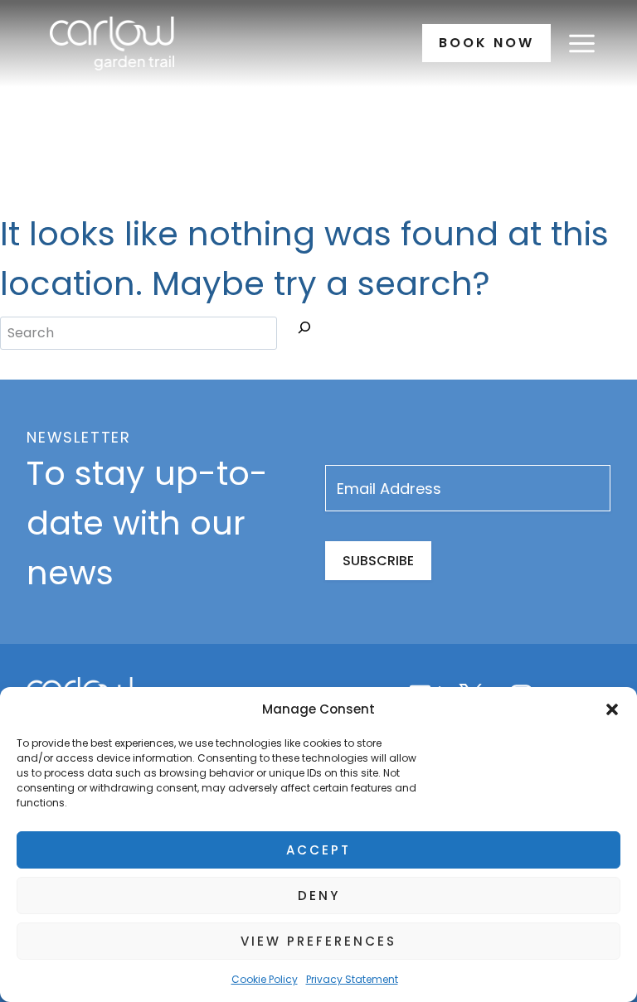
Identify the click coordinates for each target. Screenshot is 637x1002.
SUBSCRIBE (378, 560)
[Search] (304, 330)
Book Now (486, 42)
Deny (319, 895)
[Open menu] (581, 43)
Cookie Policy (264, 979)
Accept (318, 850)
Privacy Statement (352, 979)
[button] (612, 709)
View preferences (318, 941)
